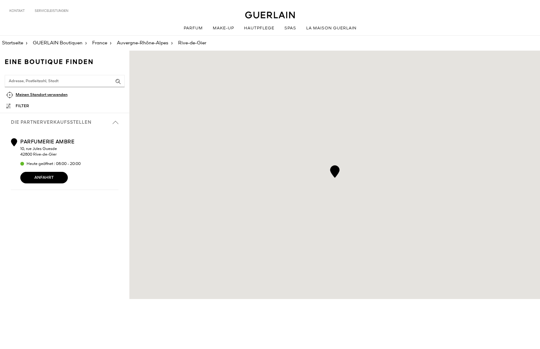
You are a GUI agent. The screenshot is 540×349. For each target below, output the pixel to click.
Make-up (223, 28)
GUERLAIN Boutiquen (57, 43)
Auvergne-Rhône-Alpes (142, 43)
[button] (335, 170)
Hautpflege (259, 28)
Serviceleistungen (51, 10)
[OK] (118, 81)
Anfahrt (44, 178)
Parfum (193, 28)
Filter (22, 106)
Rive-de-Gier (192, 43)
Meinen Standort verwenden (42, 95)
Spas (290, 28)
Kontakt (17, 10)
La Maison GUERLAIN (331, 28)
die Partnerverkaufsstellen (51, 122)
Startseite (12, 43)
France (99, 43)
